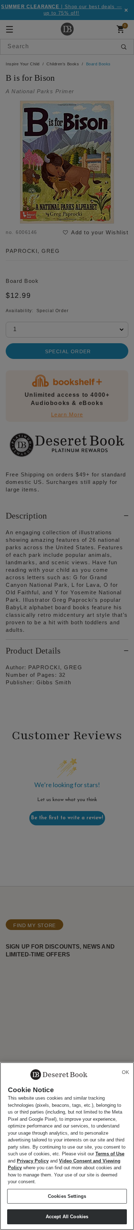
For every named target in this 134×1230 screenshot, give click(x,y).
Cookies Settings (67, 1196)
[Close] (125, 1072)
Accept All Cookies (67, 1216)
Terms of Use (109, 1153)
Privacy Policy (33, 1161)
